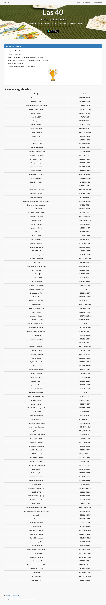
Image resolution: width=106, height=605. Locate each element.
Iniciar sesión (87, 2)
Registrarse (98, 2)
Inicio (6, 2)
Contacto (16, 595)
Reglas (78, 2)
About (8, 595)
